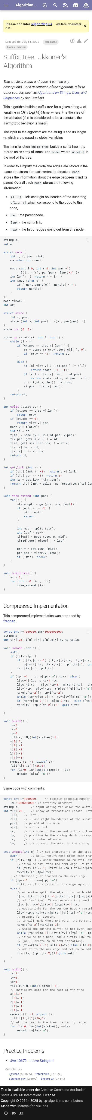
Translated (51, 42)
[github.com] (6, 1113)
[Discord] (75, 5)
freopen (9, 621)
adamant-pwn (17, 1078)
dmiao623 (47, 1078)
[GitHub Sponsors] (86, 5)
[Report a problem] (79, 41)
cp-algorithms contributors (63, 1101)
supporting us (41, 24)
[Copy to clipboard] (87, 240)
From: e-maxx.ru (16, 47)
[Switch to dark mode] (45, 5)
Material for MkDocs (32, 1106)
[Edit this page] (86, 41)
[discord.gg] (13, 1113)
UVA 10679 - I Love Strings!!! (32, 1061)
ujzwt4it (14, 1074)
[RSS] (65, 5)
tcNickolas (42, 1074)
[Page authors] (72, 41)
